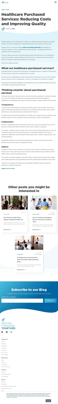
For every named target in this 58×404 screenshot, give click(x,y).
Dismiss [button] (48, 400)
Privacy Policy (14, 397)
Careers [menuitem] (3, 369)
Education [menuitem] (3, 343)
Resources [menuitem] (4, 357)
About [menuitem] (3, 379)
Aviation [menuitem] (3, 341)
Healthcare (11, 168)
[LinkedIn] (2, 332)
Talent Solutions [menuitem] (4, 354)
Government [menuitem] (4, 345)
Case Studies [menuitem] (4, 364)
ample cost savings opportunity (31, 47)
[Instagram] (11, 332)
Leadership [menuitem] (4, 384)
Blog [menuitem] (2, 360)
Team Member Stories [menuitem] (6, 374)
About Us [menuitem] (3, 381)
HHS (13, 28)
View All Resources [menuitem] (5, 366)
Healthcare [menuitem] (3, 348)
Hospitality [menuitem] (3, 350)
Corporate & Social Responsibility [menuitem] (8, 386)
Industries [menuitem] (4, 339)
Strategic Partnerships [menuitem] (6, 388)
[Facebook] (6, 332)
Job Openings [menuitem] (4, 376)
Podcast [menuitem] (3, 362)
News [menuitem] (2, 390)
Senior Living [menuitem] (4, 352)
